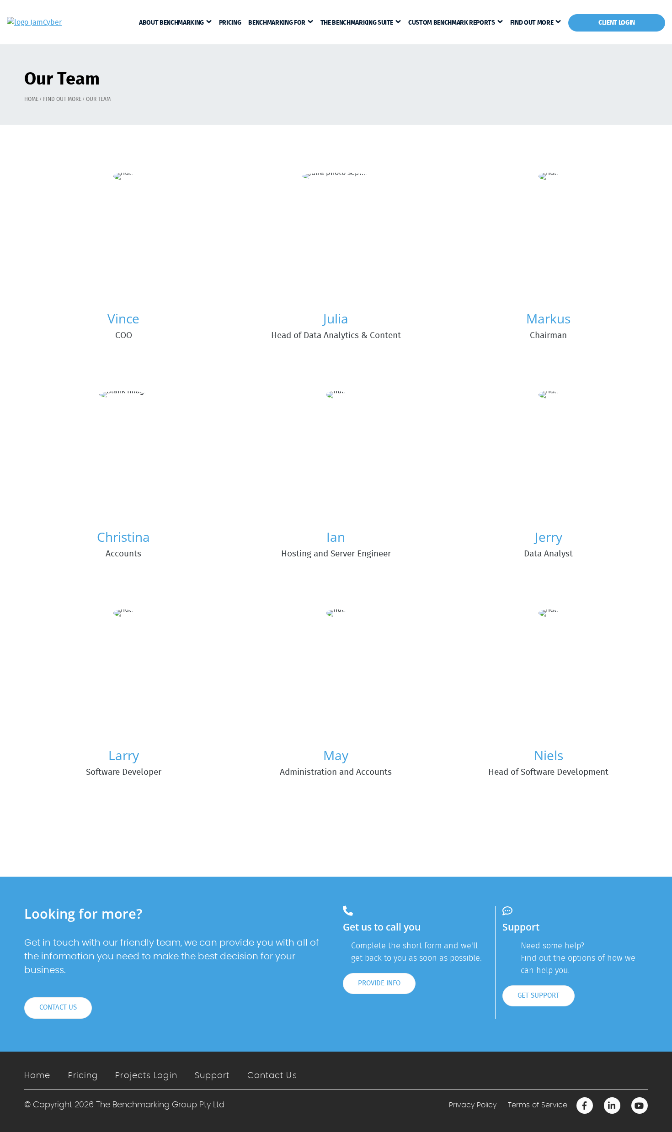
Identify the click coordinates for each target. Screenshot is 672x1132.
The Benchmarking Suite (356, 23)
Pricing (230, 23)
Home (37, 1076)
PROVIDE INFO (379, 983)
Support (212, 1076)
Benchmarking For (276, 23)
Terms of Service (537, 1105)
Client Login (616, 23)
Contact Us (272, 1076)
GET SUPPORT (538, 995)
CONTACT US (58, 1007)
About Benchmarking (171, 23)
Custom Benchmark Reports (451, 23)
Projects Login (146, 1076)
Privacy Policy (472, 1105)
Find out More (531, 23)
